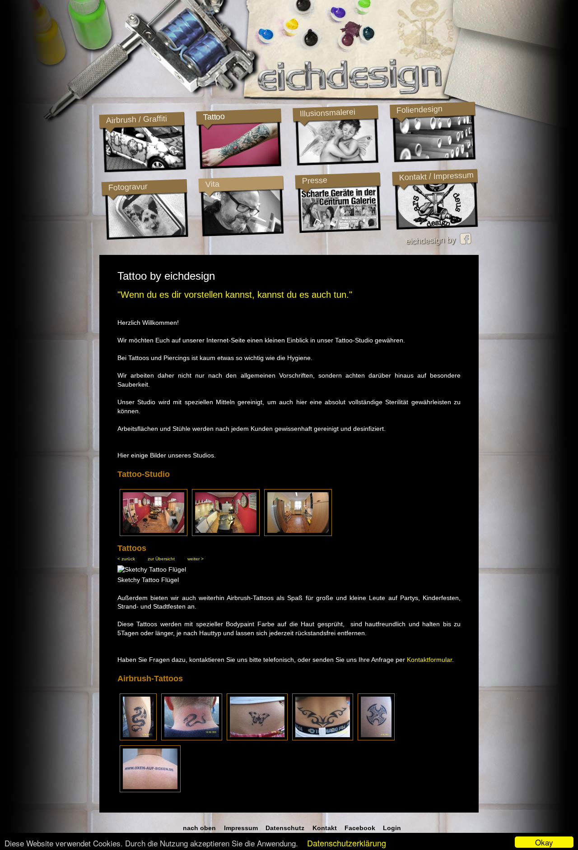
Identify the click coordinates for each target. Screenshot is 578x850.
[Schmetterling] (257, 738)
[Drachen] (138, 738)
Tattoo (213, 117)
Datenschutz (285, 828)
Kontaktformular (429, 659)
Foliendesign (419, 109)
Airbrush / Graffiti (136, 119)
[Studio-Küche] (298, 533)
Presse (314, 180)
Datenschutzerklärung (346, 843)
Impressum (241, 828)
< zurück (126, 558)
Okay (544, 842)
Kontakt (324, 828)
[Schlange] (191, 738)
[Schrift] (150, 790)
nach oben (199, 828)
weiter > (195, 558)
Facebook (360, 828)
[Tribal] (322, 738)
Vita (212, 184)
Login (392, 828)
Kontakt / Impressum (436, 176)
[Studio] (153, 533)
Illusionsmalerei (327, 112)
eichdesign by (433, 240)
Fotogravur (128, 187)
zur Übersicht (161, 558)
